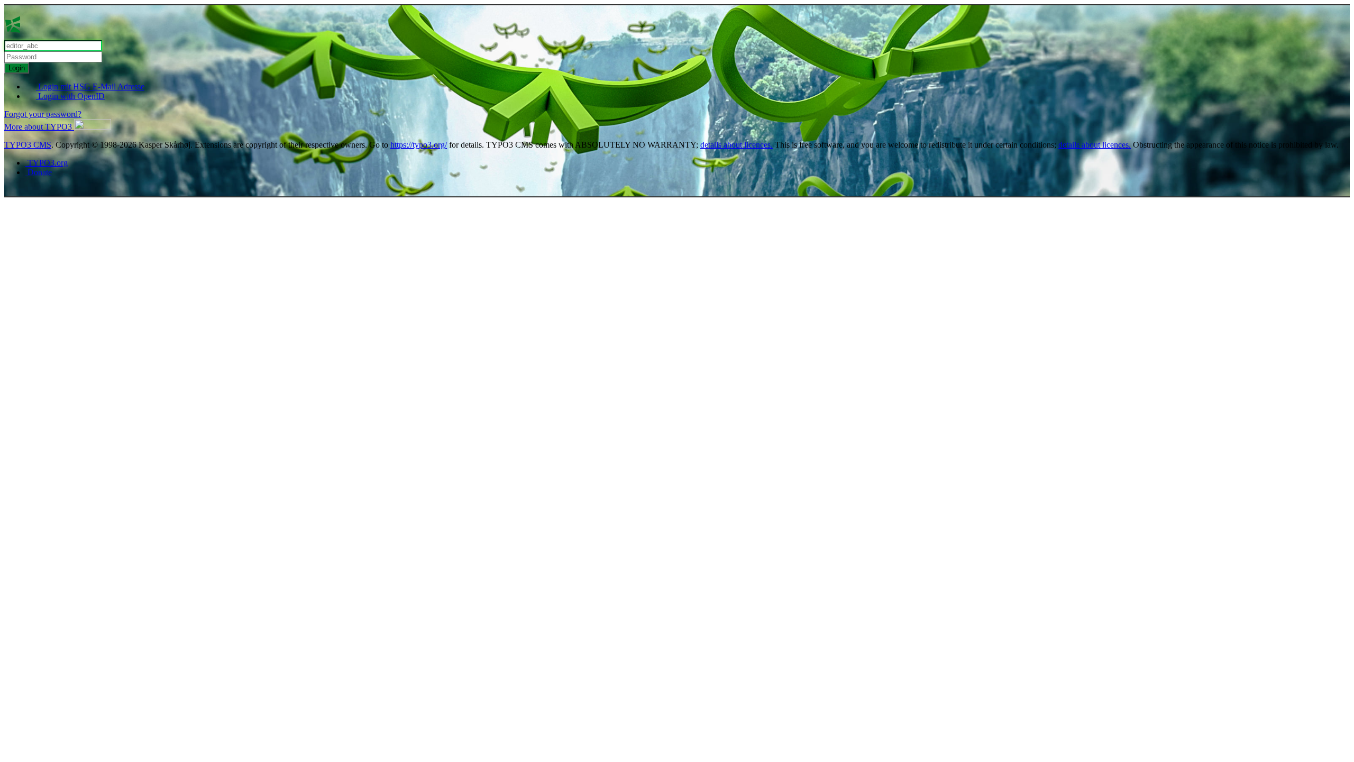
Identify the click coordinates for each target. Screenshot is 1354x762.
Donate (38, 172)
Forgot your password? (42, 114)
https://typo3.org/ (418, 144)
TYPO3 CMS (27, 144)
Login (16, 68)
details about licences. (736, 144)
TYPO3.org (46, 162)
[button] (57, 126)
